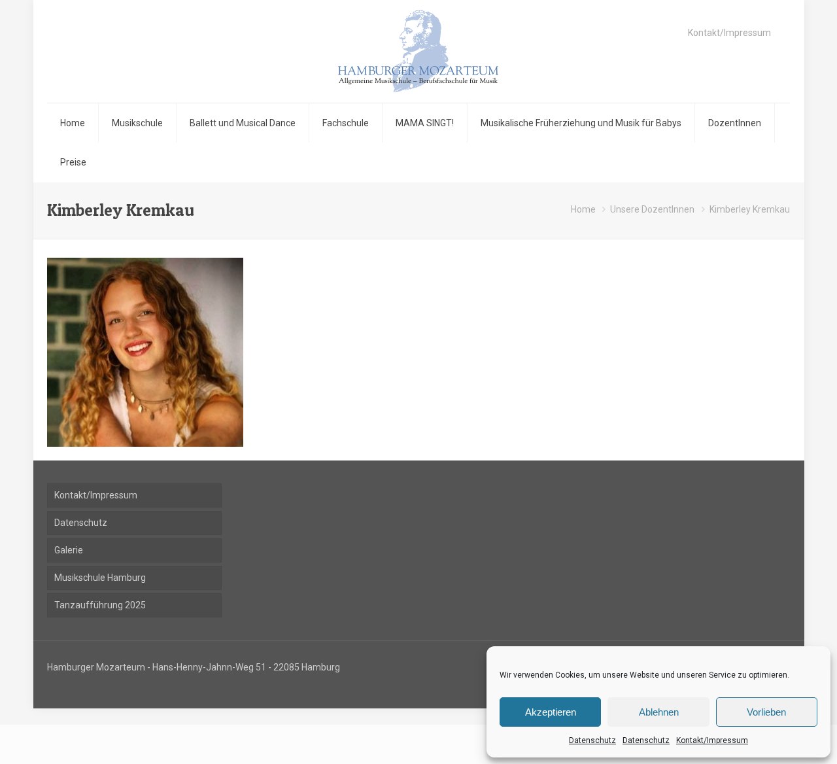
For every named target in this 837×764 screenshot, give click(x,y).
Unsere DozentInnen (652, 209)
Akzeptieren (550, 712)
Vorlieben (766, 712)
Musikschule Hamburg (100, 577)
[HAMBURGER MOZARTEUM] (418, 51)
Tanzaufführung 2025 (100, 605)
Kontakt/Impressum (712, 740)
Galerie (68, 550)
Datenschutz (592, 740)
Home (583, 209)
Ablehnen (659, 712)
